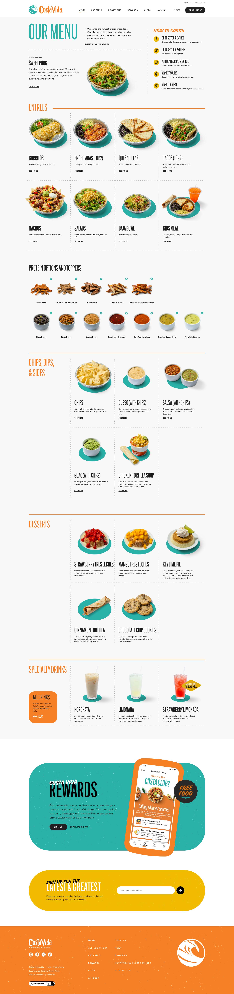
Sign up (58, 827)
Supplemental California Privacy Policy (44, 971)
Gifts (147, 10)
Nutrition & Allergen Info (124, 963)
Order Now (195, 10)
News (177, 10)
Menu (82, 10)
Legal (49, 967)
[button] (51, 144)
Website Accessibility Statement (42, 975)
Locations (114, 10)
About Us (188, 3)
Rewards (133, 10)
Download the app (79, 827)
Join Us (161, 10)
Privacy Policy (58, 967)
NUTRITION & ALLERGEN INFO (96, 44)
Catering (96, 10)
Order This (34, 87)
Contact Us (200, 3)
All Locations (97, 948)
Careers (120, 940)
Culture (93, 978)
